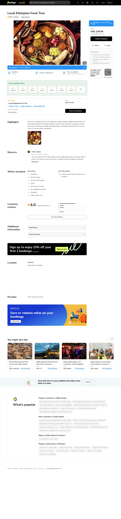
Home (9, 468)
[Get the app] (78, 2)
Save (109, 45)
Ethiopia (15, 468)
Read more (34, 161)
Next (88, 43)
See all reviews (57, 217)
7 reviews (16, 17)
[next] (112, 339)
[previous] (107, 339)
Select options (101, 39)
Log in (103, 2)
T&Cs (84, 67)
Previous (6, 43)
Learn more (15, 321)
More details (12, 112)
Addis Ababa (25, 17)
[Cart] (97, 2)
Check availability (75, 111)
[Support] (92, 2)
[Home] (16, 2)
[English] (87, 2)
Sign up (110, 2)
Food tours (41, 468)
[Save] (29, 345)
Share (97, 45)
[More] (49, 206)
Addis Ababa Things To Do (28, 468)
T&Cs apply (35, 251)
